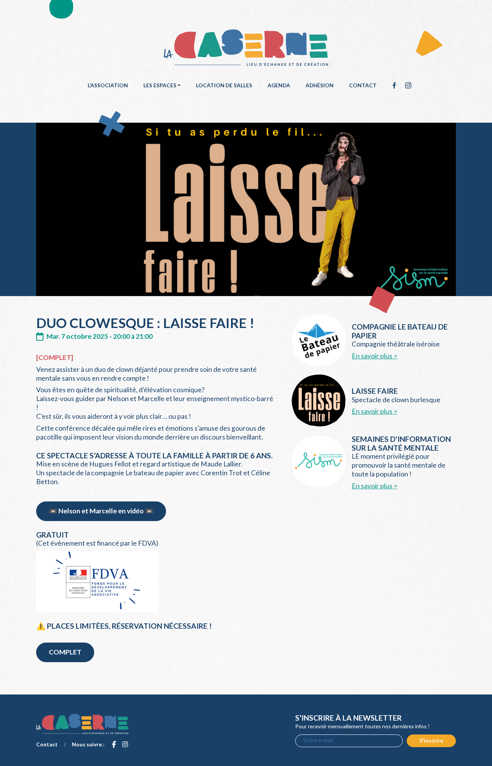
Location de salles (224, 85)
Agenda (279, 85)
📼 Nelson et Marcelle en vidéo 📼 (101, 511)
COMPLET (65, 652)
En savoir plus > (374, 356)
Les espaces (159, 85)
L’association (108, 85)
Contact (363, 85)
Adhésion (320, 85)
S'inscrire (431, 740)
